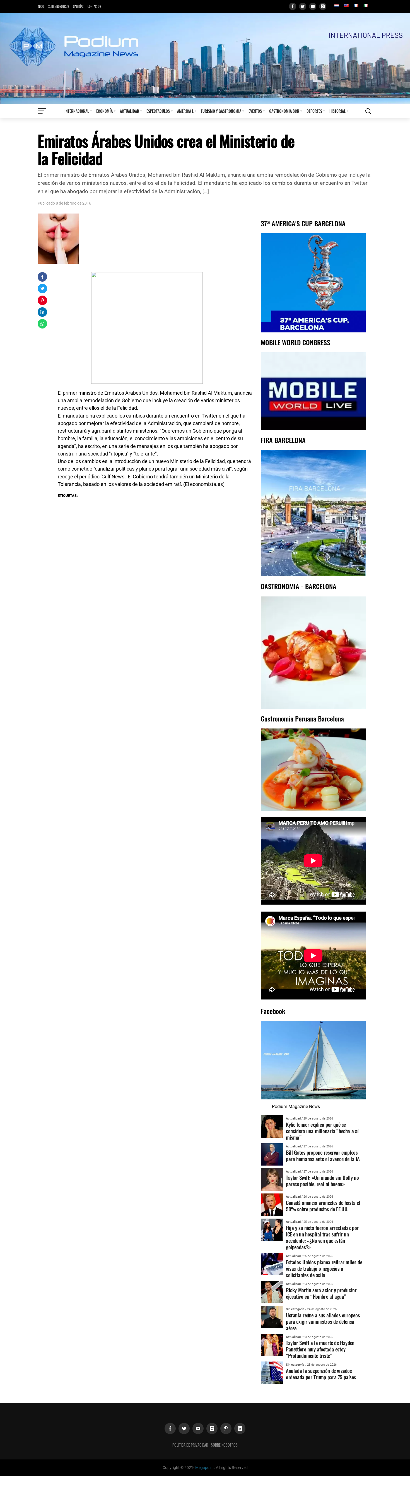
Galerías (78, 6)
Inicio (41, 6)
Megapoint (204, 1467)
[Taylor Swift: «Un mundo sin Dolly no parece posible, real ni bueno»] (272, 1179)
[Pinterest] (225, 1428)
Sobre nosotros (58, 6)
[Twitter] (302, 6)
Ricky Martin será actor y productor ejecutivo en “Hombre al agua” (321, 1293)
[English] (346, 5)
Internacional (76, 111)
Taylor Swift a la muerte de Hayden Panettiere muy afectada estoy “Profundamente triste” (320, 1349)
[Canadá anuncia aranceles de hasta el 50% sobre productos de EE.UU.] (272, 1204)
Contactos (94, 6)
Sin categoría (295, 1309)
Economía (104, 111)
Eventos (255, 111)
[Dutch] (336, 5)
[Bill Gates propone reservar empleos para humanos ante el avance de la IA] (272, 1154)
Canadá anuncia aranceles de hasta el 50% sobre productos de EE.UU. (323, 1205)
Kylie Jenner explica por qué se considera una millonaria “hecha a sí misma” (322, 1130)
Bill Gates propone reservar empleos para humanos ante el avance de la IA (323, 1155)
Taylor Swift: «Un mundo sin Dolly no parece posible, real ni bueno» (322, 1180)
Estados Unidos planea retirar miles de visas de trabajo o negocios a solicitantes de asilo (324, 1268)
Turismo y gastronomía (221, 111)
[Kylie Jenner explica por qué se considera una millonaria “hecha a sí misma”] (272, 1126)
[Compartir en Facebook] (42, 277)
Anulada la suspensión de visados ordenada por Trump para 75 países (321, 1374)
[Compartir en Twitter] (42, 288)
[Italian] (365, 5)
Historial (337, 111)
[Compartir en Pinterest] (42, 300)
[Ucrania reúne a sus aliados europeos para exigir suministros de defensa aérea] (272, 1316)
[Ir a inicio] (205, 58)
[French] (355, 5)
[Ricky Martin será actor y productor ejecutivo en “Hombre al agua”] (272, 1291)
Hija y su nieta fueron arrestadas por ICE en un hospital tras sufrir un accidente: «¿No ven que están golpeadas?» (322, 1237)
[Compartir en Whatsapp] (42, 324)
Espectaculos (158, 111)
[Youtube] (312, 6)
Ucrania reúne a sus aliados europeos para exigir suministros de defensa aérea (323, 1321)
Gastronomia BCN (284, 111)
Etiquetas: (68, 495)
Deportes (314, 111)
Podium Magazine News (296, 1106)
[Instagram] (322, 6)
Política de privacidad (190, 1445)
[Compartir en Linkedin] (42, 312)
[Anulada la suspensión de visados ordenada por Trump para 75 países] (272, 1372)
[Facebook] (292, 6)
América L (185, 111)
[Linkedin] (239, 1428)
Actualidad (129, 111)
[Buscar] (368, 111)
